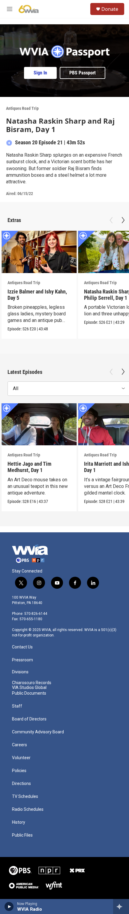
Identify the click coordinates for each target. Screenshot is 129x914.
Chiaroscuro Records (31, 683)
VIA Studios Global (29, 687)
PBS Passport (82, 73)
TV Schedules (25, 796)
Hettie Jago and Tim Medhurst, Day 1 (29, 467)
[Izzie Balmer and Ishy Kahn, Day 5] (39, 252)
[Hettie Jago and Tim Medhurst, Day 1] (39, 424)
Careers (19, 745)
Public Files (22, 835)
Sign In (40, 73)
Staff (17, 706)
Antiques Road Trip (22, 108)
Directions (21, 783)
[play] (9, 906)
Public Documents (29, 693)
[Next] (123, 220)
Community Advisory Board (38, 732)
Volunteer (21, 758)
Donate (109, 9)
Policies (19, 770)
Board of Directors (29, 719)
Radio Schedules (28, 809)
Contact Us (22, 647)
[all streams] (121, 906)
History (18, 822)
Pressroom (22, 660)
